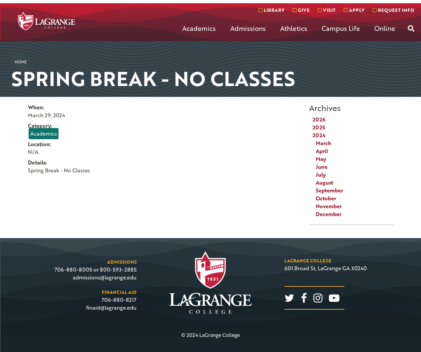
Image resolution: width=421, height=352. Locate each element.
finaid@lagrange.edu (111, 308)
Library (273, 10)
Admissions (248, 28)
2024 (319, 135)
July (321, 175)
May (321, 159)
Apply (356, 10)
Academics (199, 28)
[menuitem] (199, 33)
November (329, 206)
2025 (318, 127)
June (322, 167)
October (326, 198)
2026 (318, 119)
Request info (395, 10)
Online (384, 28)
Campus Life (341, 28)
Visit (328, 10)
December (328, 214)
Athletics (293, 28)
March (323, 143)
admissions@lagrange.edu (104, 277)
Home (21, 62)
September (329, 190)
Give (303, 10)
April (322, 151)
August (324, 183)
